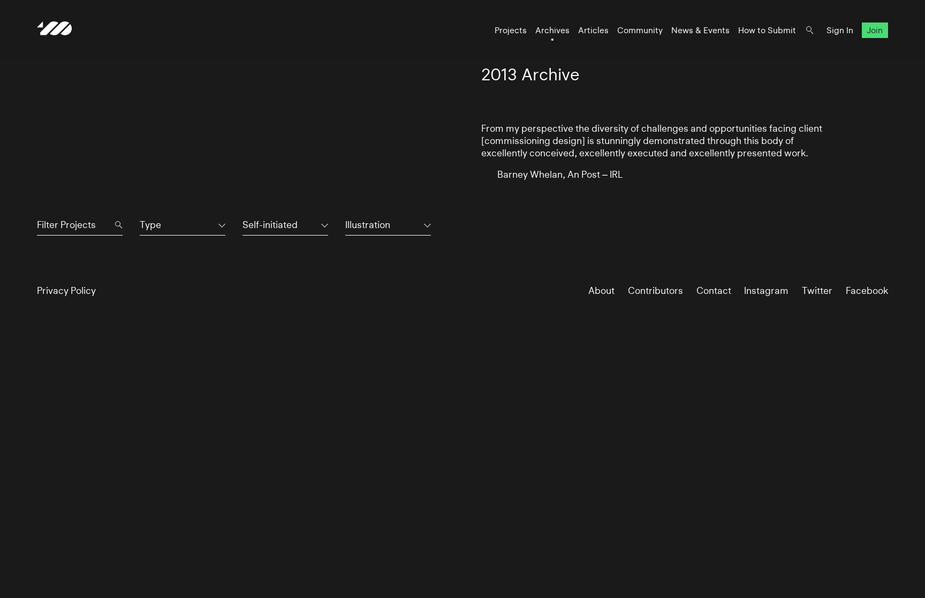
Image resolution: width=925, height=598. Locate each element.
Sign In (840, 30)
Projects (511, 30)
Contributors (655, 290)
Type (150, 224)
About (601, 290)
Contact (713, 290)
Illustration (367, 224)
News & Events (700, 30)
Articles (593, 30)
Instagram (766, 290)
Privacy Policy (66, 290)
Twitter (817, 290)
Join (875, 30)
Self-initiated (270, 224)
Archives (552, 30)
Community (640, 30)
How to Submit (767, 30)
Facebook (867, 290)
